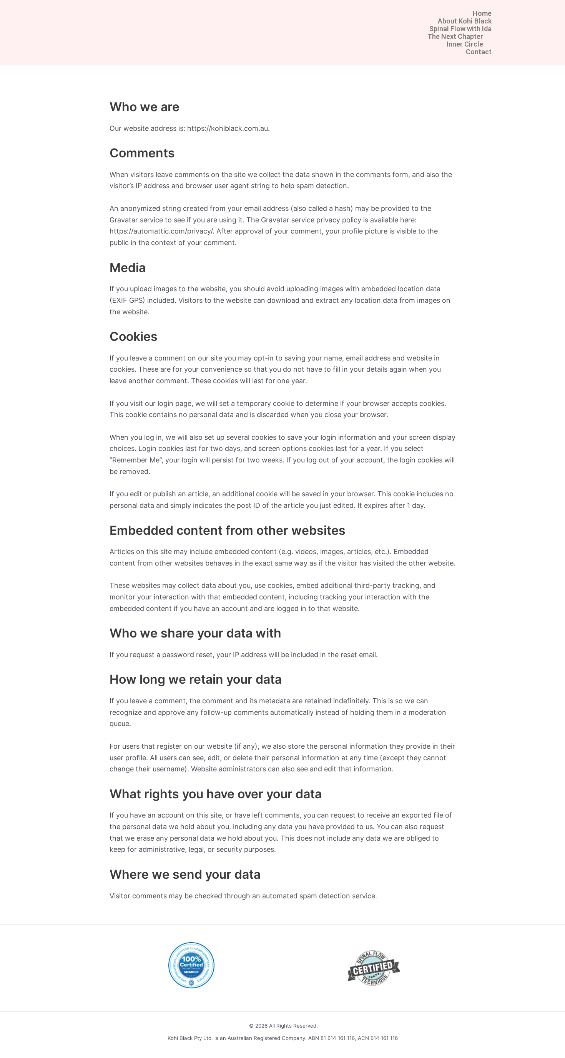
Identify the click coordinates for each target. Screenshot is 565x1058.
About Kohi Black (465, 21)
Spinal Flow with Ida (460, 28)
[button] (282, 36)
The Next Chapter (455, 36)
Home (482, 13)
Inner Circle (465, 44)
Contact (479, 51)
